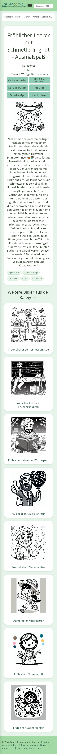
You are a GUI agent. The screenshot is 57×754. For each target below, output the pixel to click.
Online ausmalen (17, 80)
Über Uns (22, 748)
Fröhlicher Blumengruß (28, 674)
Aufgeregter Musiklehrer (28, 620)
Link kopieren (39, 95)
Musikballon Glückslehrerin (29, 514)
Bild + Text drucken (39, 80)
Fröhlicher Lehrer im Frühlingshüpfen (28, 405)
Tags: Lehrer (14, 272)
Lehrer (28, 70)
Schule (25, 278)
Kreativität (37, 278)
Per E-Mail (39, 87)
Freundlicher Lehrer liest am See (28, 349)
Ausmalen (13, 278)
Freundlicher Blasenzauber (28, 567)
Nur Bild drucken (17, 87)
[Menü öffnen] (30, 5)
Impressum (35, 748)
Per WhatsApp (17, 95)
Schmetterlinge (31, 272)
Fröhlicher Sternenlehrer (28, 727)
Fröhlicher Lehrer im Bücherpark (28, 460)
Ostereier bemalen (28, 745)
